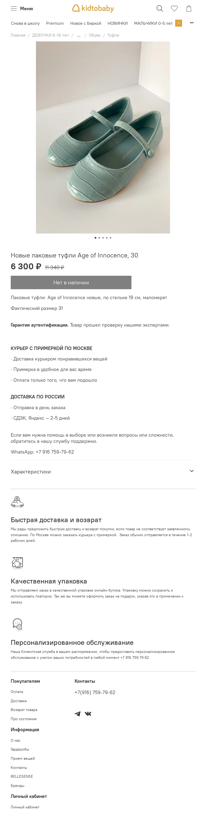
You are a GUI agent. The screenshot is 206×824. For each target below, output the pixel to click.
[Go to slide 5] (110, 238)
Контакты (19, 767)
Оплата (17, 691)
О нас (15, 740)
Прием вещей (23, 758)
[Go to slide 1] (95, 238)
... (78, 35)
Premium (55, 23)
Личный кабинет (25, 807)
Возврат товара (24, 709)
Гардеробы (20, 749)
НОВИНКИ (118, 23)
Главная (18, 35)
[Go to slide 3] (103, 238)
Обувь (95, 35)
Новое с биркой (85, 23)
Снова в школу (25, 23)
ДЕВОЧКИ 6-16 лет (50, 35)
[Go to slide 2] (99, 238)
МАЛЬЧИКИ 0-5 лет (153, 23)
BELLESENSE (22, 776)
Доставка (19, 700)
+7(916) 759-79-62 (95, 692)
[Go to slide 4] (107, 238)
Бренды (17, 785)
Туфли (113, 35)
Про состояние (24, 718)
